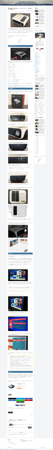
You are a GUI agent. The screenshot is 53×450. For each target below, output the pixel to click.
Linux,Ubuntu (36, 60)
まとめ (18, 43)
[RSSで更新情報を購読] (24, 405)
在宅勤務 (36, 65)
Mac (36, 59)
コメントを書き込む (20, 432)
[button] (20, 402)
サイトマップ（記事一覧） (11, 442)
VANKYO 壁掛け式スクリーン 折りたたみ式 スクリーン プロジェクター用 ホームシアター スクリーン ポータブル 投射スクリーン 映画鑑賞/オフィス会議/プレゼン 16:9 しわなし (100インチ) (21, 291)
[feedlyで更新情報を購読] (23, 405)
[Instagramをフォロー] (20, 405)
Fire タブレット (37, 64)
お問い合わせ (36, 47)
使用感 (18, 42)
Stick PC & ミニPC (38, 57)
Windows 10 (37, 56)
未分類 (36, 73)
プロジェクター (37, 67)
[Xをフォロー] (17, 405)
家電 (36, 66)
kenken (40, 40)
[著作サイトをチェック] (16, 405)
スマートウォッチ (37, 68)
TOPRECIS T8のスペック (40, 159)
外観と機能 (19, 41)
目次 (19, 39)
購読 (10, 412)
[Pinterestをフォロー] (21, 405)
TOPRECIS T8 (9, 37)
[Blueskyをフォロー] (19, 405)
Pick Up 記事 (37, 72)
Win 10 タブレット (37, 58)
